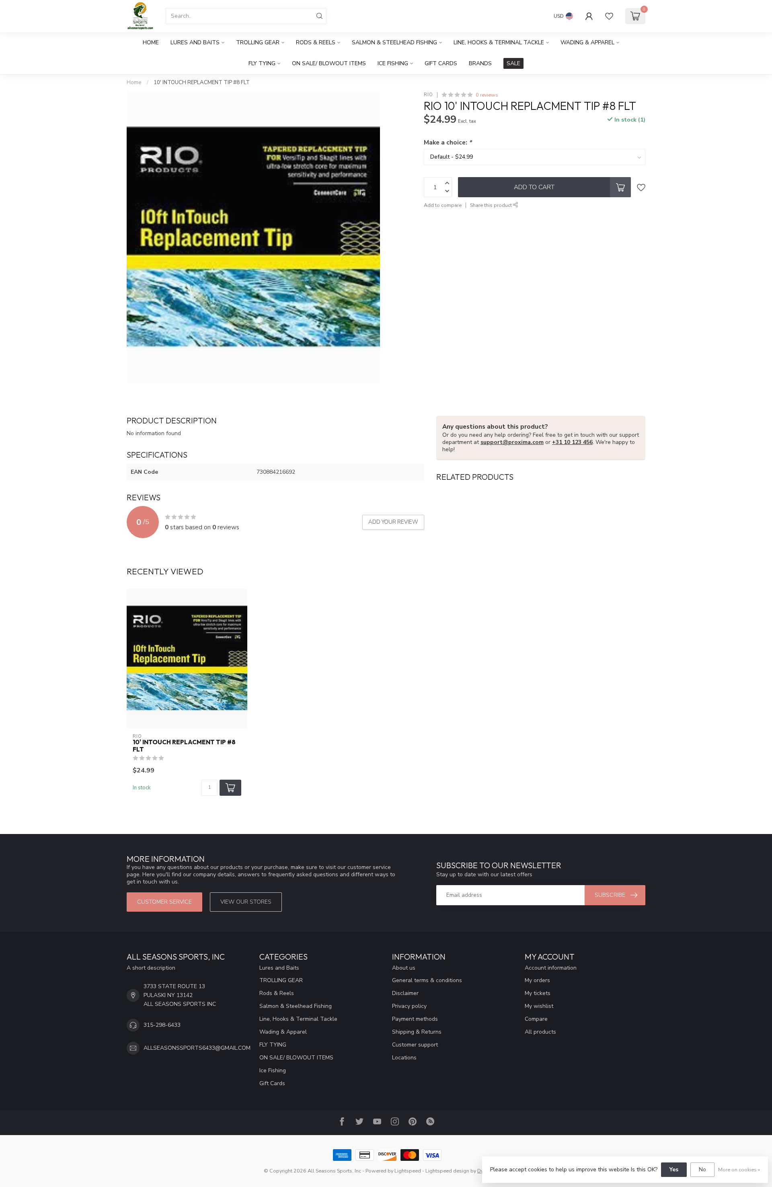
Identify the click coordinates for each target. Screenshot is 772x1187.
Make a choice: (448, 142)
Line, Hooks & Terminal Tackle (499, 42)
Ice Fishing (393, 63)
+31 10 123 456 (572, 442)
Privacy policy (409, 1006)
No (702, 1169)
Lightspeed (407, 1170)
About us (403, 968)
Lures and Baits (195, 42)
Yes (673, 1169)
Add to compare (443, 205)
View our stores (245, 902)
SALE (513, 63)
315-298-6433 (162, 1025)
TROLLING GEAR (257, 42)
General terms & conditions (427, 980)
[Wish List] (609, 16)
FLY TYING (261, 63)
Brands (480, 63)
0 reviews (487, 94)
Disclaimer (405, 993)
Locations (404, 1057)
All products (540, 1032)
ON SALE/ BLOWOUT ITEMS (329, 63)
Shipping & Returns (416, 1032)
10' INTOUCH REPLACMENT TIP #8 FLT (202, 82)
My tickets (537, 993)
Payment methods (415, 1019)
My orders (537, 980)
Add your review (393, 522)
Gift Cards (441, 63)
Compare (536, 1019)
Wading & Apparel (587, 42)
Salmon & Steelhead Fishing (394, 42)
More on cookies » (739, 1169)
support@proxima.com (512, 442)
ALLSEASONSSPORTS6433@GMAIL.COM (197, 1048)
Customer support (415, 1045)
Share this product (491, 205)
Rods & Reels (315, 42)
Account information (551, 968)
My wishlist (539, 1006)
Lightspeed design (447, 1170)
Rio (428, 95)
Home (151, 42)
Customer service (164, 902)
